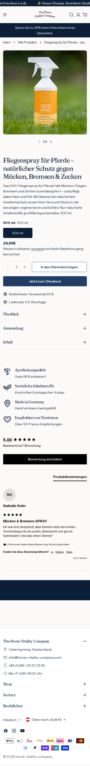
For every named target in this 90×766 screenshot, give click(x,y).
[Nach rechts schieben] (50, 141)
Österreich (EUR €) (47, 719)
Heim (6, 42)
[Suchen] (71, 15)
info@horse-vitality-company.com (35, 657)
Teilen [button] (69, 551)
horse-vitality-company (33, 756)
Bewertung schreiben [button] (45, 459)
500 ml (17, 233)
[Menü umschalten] (5, 15)
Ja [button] (52, 551)
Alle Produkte (27, 42)
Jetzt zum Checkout (45, 281)
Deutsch (10, 720)
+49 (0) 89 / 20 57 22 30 (27, 665)
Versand (37, 249)
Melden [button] (59, 551)
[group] (45, 440)
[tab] (70, 478)
